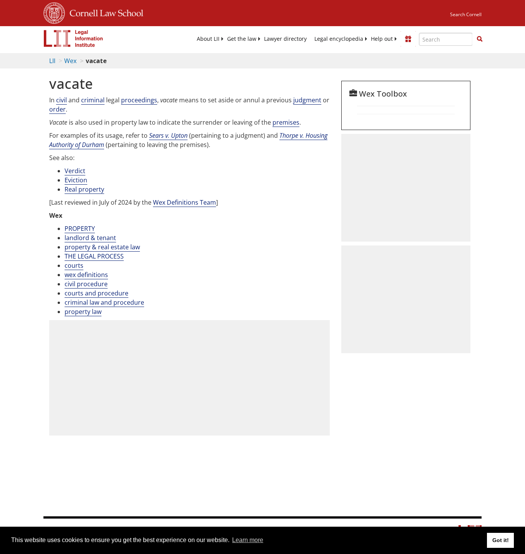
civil (61, 100)
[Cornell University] (54, 12)
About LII (208, 38)
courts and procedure (96, 293)
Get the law (241, 38)
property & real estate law (102, 247)
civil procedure (86, 284)
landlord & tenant (90, 238)
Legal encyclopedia (338, 38)
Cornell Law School (104, 12)
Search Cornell (466, 14)
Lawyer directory (285, 38)
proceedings (139, 100)
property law (83, 311)
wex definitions (86, 274)
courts (74, 265)
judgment (307, 100)
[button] (479, 39)
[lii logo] (73, 38)
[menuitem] (208, 39)
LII (52, 61)
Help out (382, 38)
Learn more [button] (247, 540)
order (57, 109)
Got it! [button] (500, 540)
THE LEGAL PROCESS (94, 256)
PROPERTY (80, 228)
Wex (70, 61)
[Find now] (479, 39)
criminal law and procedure (104, 302)
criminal (93, 100)
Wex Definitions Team (184, 202)
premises (285, 122)
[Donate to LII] (408, 39)
